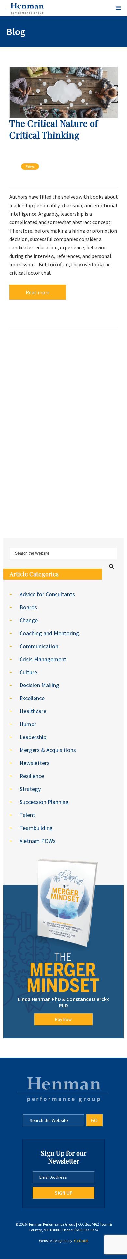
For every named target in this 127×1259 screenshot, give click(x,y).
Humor (28, 724)
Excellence (32, 698)
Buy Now (63, 1019)
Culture (28, 672)
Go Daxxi (81, 1240)
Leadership (33, 737)
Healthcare (33, 711)
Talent (30, 166)
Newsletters (34, 763)
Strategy (30, 789)
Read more (38, 292)
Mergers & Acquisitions (48, 750)
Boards (28, 607)
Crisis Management (43, 659)
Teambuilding (36, 828)
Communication (39, 646)
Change (29, 620)
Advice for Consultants (47, 594)
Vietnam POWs (38, 841)
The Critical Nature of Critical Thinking (53, 129)
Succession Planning (44, 802)
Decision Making (39, 685)
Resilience (32, 776)
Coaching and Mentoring (49, 633)
